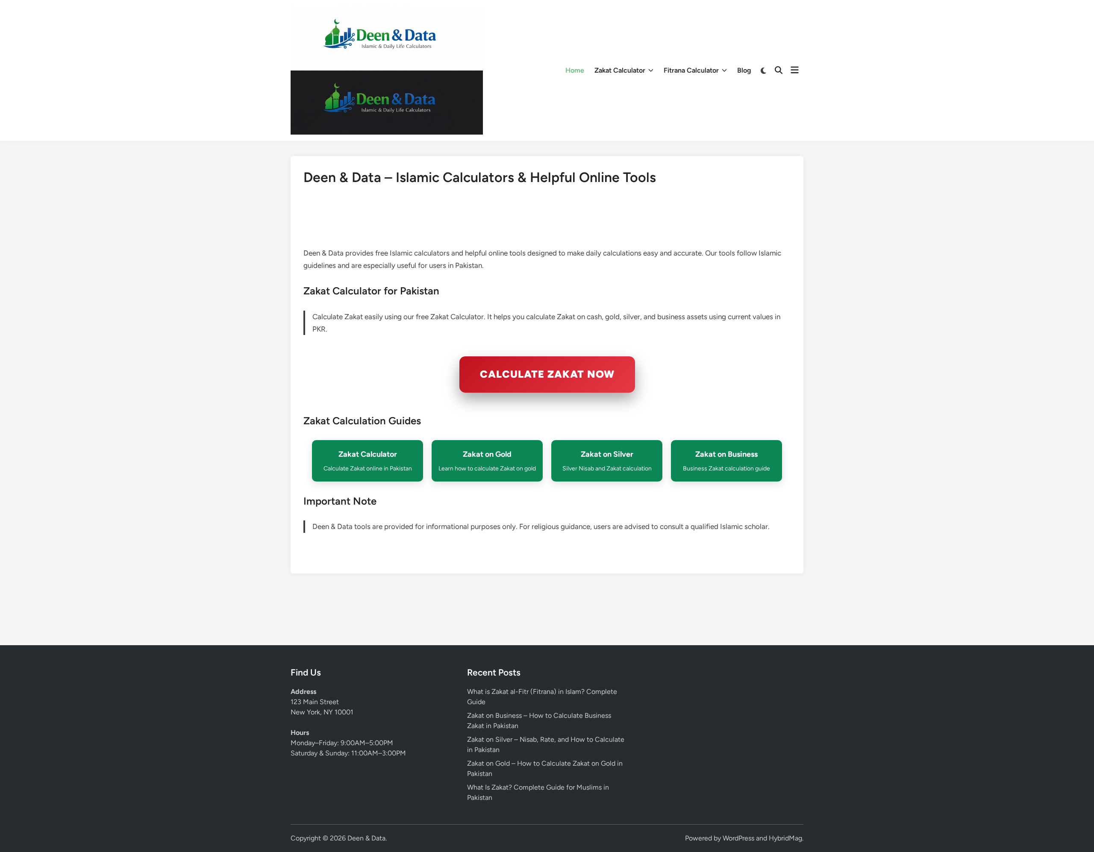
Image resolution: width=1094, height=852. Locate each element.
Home (574, 70)
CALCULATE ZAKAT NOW (547, 374)
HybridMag (785, 838)
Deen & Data (366, 838)
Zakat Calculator (619, 70)
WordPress (738, 838)
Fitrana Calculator (691, 70)
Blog (744, 70)
